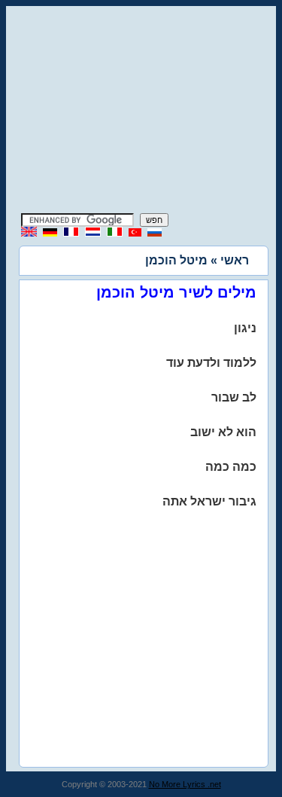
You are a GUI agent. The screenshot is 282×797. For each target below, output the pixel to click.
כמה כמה (230, 466)
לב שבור (233, 397)
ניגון (245, 328)
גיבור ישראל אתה (209, 501)
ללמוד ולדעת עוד (211, 362)
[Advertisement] (141, 111)
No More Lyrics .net (185, 784)
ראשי (234, 260)
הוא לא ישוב (223, 432)
